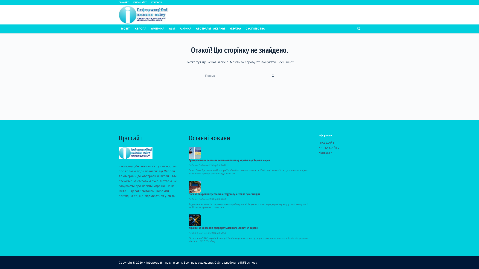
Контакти (156, 2)
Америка (157, 28)
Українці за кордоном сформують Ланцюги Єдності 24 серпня (223, 228)
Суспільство (255, 28)
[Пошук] (358, 28)
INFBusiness (248, 262)
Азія (172, 28)
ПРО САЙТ (124, 2)
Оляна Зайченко (200, 165)
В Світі (125, 28)
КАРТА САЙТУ (140, 2)
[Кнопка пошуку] (273, 75)
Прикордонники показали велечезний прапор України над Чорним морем (229, 160)
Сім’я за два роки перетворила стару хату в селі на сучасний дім (224, 194)
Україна (235, 28)
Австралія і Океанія (210, 28)
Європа (140, 28)
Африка (185, 28)
